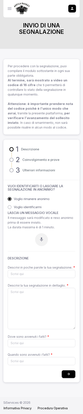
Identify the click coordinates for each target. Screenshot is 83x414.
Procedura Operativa (52, 408)
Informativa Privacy (17, 408)
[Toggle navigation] (9, 8)
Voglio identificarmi (28, 207)
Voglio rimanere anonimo (32, 199)
